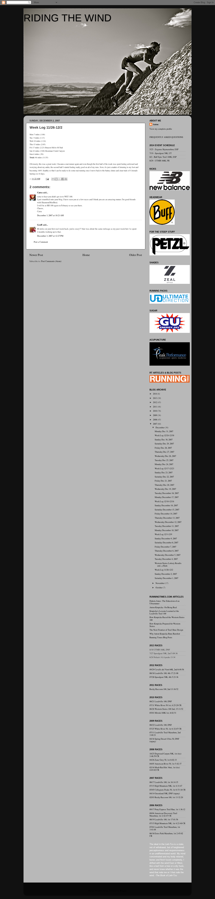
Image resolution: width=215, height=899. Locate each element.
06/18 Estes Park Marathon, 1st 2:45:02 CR (166, 834)
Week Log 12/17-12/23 (164, 468)
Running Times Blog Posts (160, 637)
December (160, 427)
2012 (155, 402)
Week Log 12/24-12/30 (164, 435)
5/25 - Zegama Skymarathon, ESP (163, 149)
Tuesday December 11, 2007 (167, 526)
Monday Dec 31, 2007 (164, 431)
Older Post (135, 255)
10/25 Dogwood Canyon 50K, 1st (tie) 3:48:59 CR (165, 755)
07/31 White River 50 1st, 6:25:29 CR (165, 705)
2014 (155, 393)
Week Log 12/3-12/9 (163, 534)
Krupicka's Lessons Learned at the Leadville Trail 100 (164, 612)
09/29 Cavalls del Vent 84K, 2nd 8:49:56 (166, 669)
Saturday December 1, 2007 (166, 578)
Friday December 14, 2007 (166, 513)
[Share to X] (59, 179)
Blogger (123, 890)
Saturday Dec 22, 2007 (164, 476)
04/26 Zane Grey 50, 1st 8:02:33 (163, 759)
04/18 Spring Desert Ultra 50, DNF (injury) (164, 740)
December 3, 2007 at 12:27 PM (50, 235)
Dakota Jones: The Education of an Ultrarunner (164, 602)
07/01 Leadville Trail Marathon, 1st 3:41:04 (164, 828)
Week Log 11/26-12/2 (164, 569)
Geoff (39, 224)
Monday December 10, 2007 (167, 530)
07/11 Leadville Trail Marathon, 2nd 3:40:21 (165, 733)
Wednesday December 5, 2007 (167, 555)
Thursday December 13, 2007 (167, 517)
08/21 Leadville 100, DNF (160, 701)
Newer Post (36, 255)
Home (86, 255)
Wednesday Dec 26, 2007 (165, 456)
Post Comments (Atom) (51, 261)
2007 (155, 423)
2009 (155, 415)
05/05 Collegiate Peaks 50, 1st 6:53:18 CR (167, 789)
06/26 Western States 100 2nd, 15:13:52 (166, 709)
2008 (155, 419)
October (159, 587)
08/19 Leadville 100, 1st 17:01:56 (163, 819)
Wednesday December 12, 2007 (168, 522)
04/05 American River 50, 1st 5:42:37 (165, 763)
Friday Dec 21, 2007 (163, 480)
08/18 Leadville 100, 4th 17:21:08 (163, 673)
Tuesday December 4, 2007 (166, 559)
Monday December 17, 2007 (167, 497)
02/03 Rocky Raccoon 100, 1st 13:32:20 (166, 797)
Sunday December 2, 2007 (166, 574)
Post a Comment (41, 241)
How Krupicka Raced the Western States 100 (166, 618)
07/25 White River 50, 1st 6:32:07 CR (165, 728)
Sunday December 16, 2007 (166, 505)
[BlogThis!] (56, 179)
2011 (155, 406)
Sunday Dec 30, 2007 (164, 439)
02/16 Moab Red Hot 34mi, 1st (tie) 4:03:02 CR (164, 768)
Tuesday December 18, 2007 (167, 493)
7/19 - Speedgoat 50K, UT (160, 153)
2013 (155, 398)
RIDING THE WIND (67, 18)
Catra (39, 192)
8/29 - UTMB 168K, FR (159, 160)
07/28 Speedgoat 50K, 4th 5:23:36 (163, 677)
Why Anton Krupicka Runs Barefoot (164, 633)
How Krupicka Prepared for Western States (164, 625)
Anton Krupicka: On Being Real (163, 607)
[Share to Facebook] (62, 179)
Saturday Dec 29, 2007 (164, 443)
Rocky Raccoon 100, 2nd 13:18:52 (163, 689)
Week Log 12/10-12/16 (164, 501)
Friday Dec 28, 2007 (163, 447)
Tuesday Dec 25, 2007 (164, 460)
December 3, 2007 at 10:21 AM (50, 215)
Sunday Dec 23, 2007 (164, 472)
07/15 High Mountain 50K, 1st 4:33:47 (165, 785)
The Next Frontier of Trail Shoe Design (166, 629)
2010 (155, 410)
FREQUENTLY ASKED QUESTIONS (166, 137)
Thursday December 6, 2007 (167, 550)
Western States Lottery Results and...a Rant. (168, 564)
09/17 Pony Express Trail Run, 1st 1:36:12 (167, 809)
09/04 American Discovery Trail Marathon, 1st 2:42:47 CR (163, 814)
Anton (155, 124)
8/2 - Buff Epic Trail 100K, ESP (163, 157)
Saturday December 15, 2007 (167, 509)
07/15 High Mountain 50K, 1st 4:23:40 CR (167, 823)
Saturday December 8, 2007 (166, 542)
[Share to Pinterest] (66, 179)
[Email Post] (47, 178)
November (160, 583)
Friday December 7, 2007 (165, 546)
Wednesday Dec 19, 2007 (165, 489)
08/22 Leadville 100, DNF (160, 724)
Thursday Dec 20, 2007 (164, 485)
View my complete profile (160, 128)
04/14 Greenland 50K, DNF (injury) (164, 793)
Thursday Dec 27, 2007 (164, 451)
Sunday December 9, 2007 (166, 538)
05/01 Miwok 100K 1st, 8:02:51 (162, 712)
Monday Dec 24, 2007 (164, 464)
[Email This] (53, 179)
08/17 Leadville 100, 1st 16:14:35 (163, 782)
